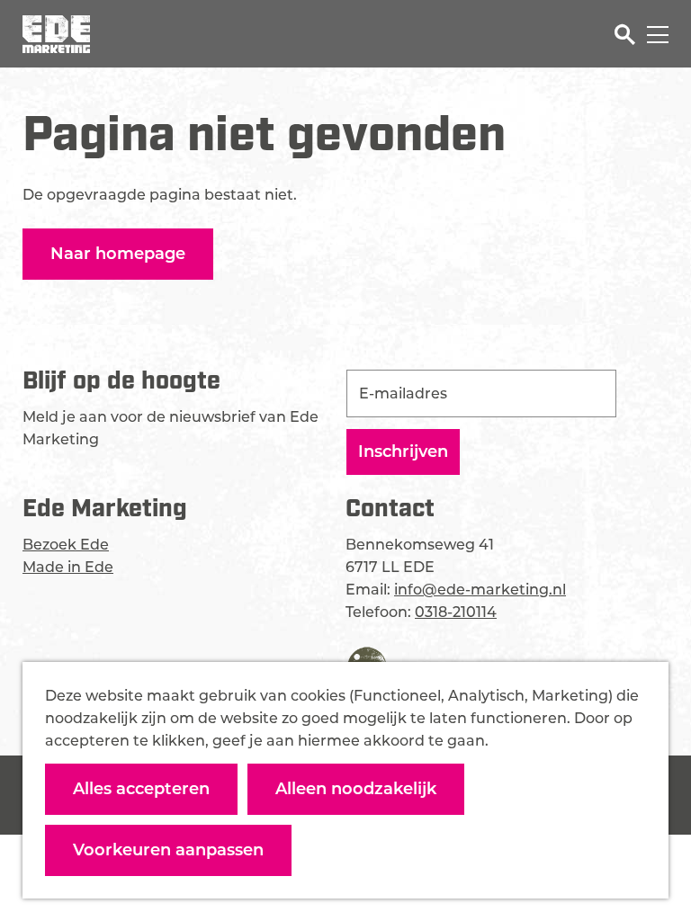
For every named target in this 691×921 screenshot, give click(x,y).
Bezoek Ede (65, 544)
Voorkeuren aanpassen (168, 850)
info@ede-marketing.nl (480, 589)
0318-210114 (456, 612)
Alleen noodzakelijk (355, 789)
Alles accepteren (141, 789)
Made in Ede (67, 567)
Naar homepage (117, 254)
